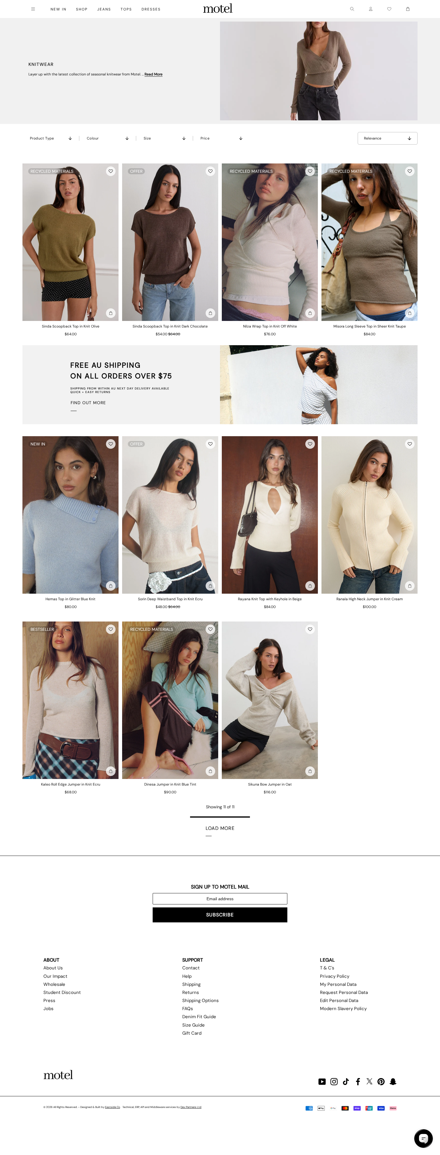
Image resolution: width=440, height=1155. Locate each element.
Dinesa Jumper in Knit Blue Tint (170, 784)
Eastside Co (112, 1107)
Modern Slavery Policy (343, 1009)
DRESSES (151, 9)
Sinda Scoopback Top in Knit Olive (70, 326)
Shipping (191, 984)
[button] (111, 171)
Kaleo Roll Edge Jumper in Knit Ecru (70, 784)
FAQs (187, 1009)
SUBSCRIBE (220, 915)
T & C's (327, 968)
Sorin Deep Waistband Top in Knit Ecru (170, 599)
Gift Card (191, 1033)
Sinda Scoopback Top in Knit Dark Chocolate (170, 326)
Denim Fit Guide (199, 1017)
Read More (154, 74)
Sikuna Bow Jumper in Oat (270, 784)
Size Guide (193, 1025)
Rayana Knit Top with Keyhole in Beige (270, 599)
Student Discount (62, 992)
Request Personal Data (344, 992)
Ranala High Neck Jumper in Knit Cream (369, 599)
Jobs (48, 1009)
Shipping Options (200, 1001)
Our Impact (55, 976)
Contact (191, 968)
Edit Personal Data (339, 1001)
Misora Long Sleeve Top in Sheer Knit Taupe (369, 326)
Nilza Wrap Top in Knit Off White (270, 326)
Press (49, 1001)
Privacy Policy (334, 976)
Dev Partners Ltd (190, 1107)
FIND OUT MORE (88, 402)
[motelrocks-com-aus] (218, 9)
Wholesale (54, 984)
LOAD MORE (220, 828)
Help (187, 976)
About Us (53, 968)
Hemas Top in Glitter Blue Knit (70, 599)
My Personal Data (338, 984)
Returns (190, 992)
